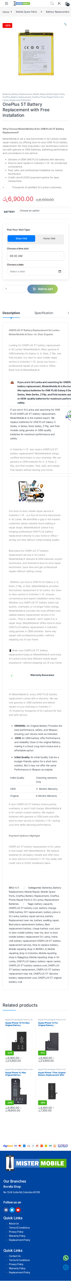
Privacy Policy (16, 1231)
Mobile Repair (39, 94)
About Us (14, 1223)
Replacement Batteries (20, 100)
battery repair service (32, 916)
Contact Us (15, 1256)
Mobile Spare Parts (26, 11)
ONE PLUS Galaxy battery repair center (38, 961)
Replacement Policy (19, 1240)
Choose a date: (15, 264)
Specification (43, 313)
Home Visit (49, 238)
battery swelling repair (46, 920)
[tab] (11, 314)
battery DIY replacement (28, 912)
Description (11, 313)
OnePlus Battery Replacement (17, 97)
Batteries (7, 94)
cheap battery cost (43, 928)
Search (52, 3)
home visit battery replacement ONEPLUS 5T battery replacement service (35, 940)
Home (6, 11)
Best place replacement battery (26, 924)
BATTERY (9, 211)
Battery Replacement (22, 94)
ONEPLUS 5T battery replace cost (28, 965)
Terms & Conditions (19, 1227)
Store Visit (21, 238)
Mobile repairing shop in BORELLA (28, 949)
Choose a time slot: (18, 248)
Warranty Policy (17, 1236)
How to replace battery (45, 944)
